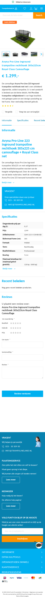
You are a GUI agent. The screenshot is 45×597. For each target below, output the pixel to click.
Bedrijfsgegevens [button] (11, 572)
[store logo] (8, 8)
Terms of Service (20, 596)
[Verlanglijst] (25, 8)
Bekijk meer (8, 269)
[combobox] (16, 15)
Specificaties (22, 120)
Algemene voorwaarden (36, 592)
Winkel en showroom (23, 2)
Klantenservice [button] (10, 567)
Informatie (7, 120)
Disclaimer (25, 592)
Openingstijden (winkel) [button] (15, 562)
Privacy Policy (36, 594)
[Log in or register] (31, 8)
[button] (4, 54)
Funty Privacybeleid (15, 592)
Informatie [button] (8, 552)
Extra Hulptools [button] (11, 557)
